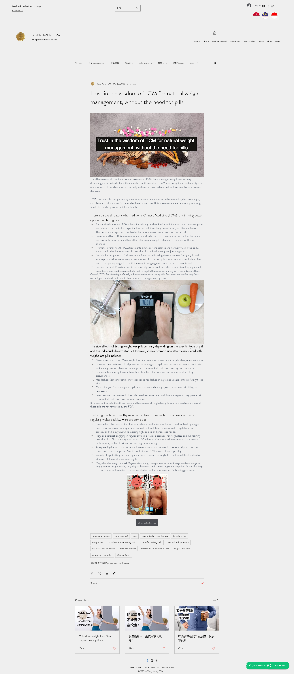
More (192, 63)
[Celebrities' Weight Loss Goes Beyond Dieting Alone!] (97, 618)
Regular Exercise (182, 548)
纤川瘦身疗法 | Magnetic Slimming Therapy (110, 562)
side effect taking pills (151, 542)
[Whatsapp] (272, 6)
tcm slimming (179, 536)
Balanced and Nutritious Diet (155, 548)
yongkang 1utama (100, 536)
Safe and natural (128, 548)
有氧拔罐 (115, 63)
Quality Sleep (123, 555)
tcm (135, 536)
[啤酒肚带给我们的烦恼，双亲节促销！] (197, 618)
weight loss (97, 542)
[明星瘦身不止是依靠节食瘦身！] (147, 618)
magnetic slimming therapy (155, 536)
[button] (214, 33)
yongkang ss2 (121, 536)
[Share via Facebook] (91, 573)
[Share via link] (114, 573)
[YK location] (147, 660)
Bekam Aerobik (145, 63)
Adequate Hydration (102, 555)
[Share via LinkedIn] (106, 573)
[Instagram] (263, 6)
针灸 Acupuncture (96, 63)
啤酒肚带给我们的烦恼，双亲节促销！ (196, 638)
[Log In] (248, 5)
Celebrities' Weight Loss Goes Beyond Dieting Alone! (95, 638)
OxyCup (129, 63)
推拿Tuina (162, 63)
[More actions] (202, 84)
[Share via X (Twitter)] (99, 573)
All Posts (78, 63)
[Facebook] (268, 6)
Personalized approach (178, 542)
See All (216, 599)
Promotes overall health (103, 548)
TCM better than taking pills (121, 542)
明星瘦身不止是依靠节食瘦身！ (145, 638)
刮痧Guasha (178, 63)
